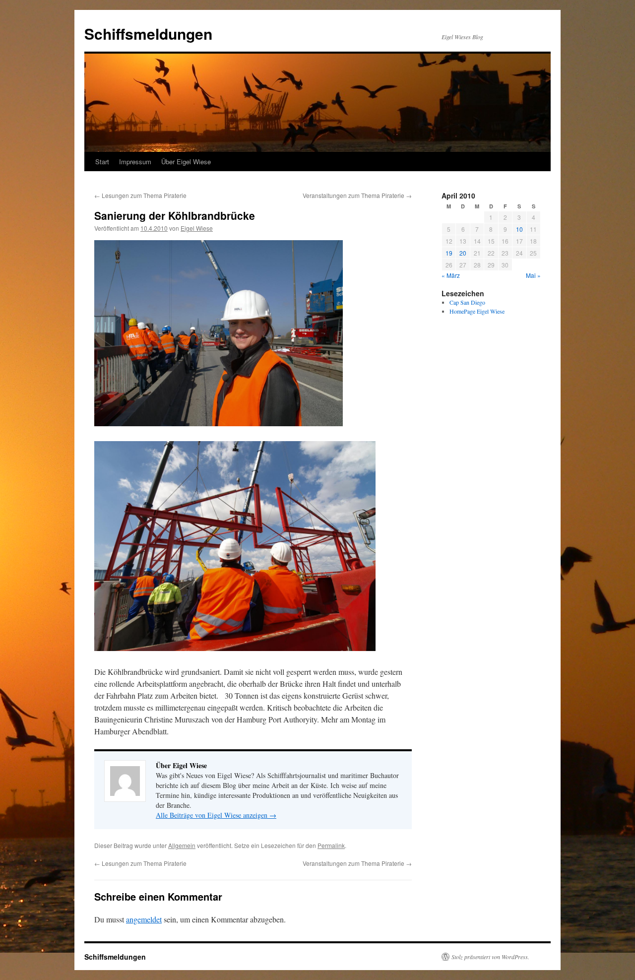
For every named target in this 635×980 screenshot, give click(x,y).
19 (448, 253)
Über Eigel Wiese (186, 161)
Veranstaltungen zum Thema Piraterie (357, 195)
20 (462, 253)
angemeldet (144, 919)
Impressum (135, 161)
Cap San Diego (467, 302)
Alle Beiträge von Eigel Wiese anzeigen (216, 815)
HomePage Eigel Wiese (477, 311)
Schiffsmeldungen (148, 33)
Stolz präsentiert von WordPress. (490, 957)
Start (102, 161)
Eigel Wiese (197, 228)
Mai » (533, 275)
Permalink (331, 845)
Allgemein (181, 845)
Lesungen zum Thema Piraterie (140, 195)
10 (519, 229)
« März (451, 275)
